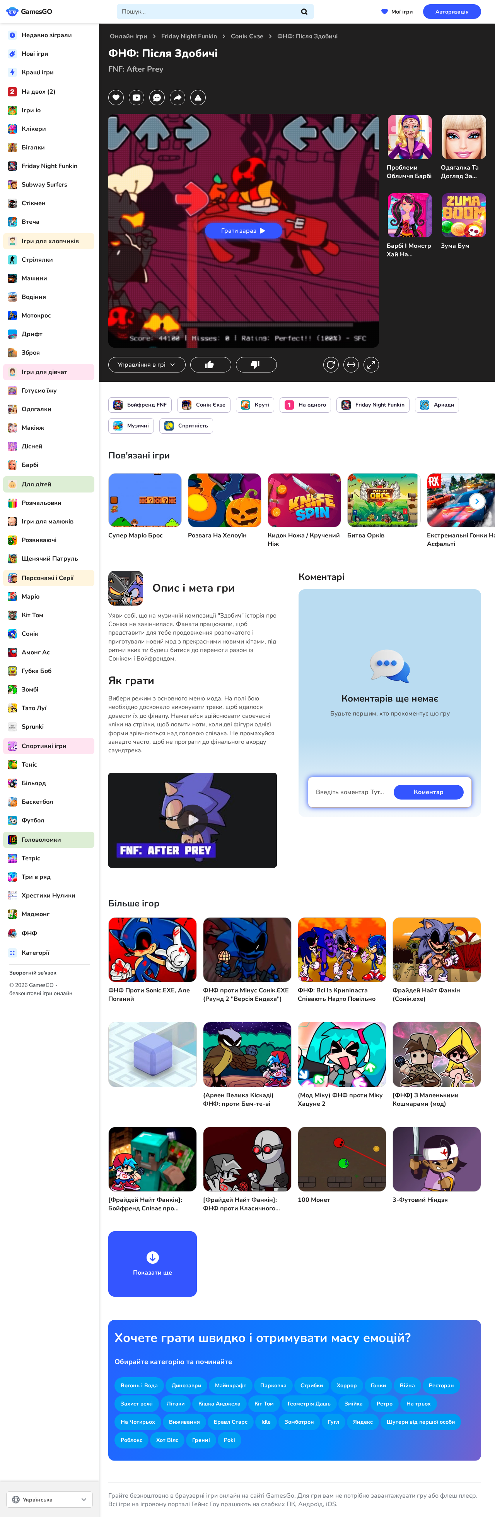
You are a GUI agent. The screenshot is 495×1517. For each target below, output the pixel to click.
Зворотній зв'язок (32, 972)
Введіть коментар (350, 792)
